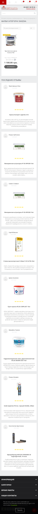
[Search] (35, 13)
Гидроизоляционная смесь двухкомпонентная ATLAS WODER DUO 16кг (19, 359)
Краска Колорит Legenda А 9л (19, 115)
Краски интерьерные (29, 18)
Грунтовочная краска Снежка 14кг (11, 51)
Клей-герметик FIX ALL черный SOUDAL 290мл (19, 406)
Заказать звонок (30, 9)
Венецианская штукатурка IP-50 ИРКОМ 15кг (19, 163)
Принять (20, 510)
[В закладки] (16, 35)
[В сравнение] (16, 38)
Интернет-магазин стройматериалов (11, 18)
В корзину (11, 67)
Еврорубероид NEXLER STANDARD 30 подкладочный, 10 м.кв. (19, 455)
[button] (16, 2)
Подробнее (14, 505)
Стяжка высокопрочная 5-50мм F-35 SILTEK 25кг (19, 261)
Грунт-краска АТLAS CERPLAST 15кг (19, 306)
